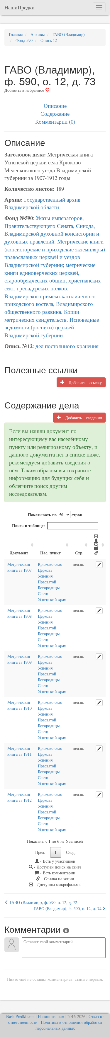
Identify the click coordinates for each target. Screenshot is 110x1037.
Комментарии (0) (55, 121)
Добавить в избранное (24, 90)
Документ (19, 553)
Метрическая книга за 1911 (19, 751)
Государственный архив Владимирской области (42, 203)
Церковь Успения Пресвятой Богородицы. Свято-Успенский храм (52, 584)
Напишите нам (51, 1016)
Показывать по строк (55, 515)
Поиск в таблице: (28, 525)
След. (71, 852)
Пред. (40, 852)
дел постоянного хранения (67, 346)
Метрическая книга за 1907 (19, 567)
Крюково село (50, 564)
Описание (55, 105)
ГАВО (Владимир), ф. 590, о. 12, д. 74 (67, 908)
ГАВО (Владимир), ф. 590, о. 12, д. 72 (43, 902)
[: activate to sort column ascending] (97, 545)
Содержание (55, 113)
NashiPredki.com (20, 1016)
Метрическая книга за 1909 (19, 659)
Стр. (79, 553)
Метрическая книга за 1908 (19, 613)
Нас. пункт (50, 553)
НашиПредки (19, 7)
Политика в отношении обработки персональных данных (68, 1025)
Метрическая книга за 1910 (19, 705)
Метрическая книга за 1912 (19, 797)
